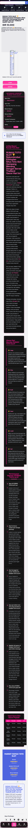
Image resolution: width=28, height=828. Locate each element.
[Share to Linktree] (14, 819)
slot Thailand (15, 272)
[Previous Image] (2, 39)
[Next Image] (25, 39)
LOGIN (10, 82)
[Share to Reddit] (22, 819)
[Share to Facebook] (10, 819)
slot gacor (15, 301)
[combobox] (12, 2)
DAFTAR (10, 86)
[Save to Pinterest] (18, 819)
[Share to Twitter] (6, 819)
